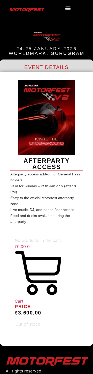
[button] (68, 8)
